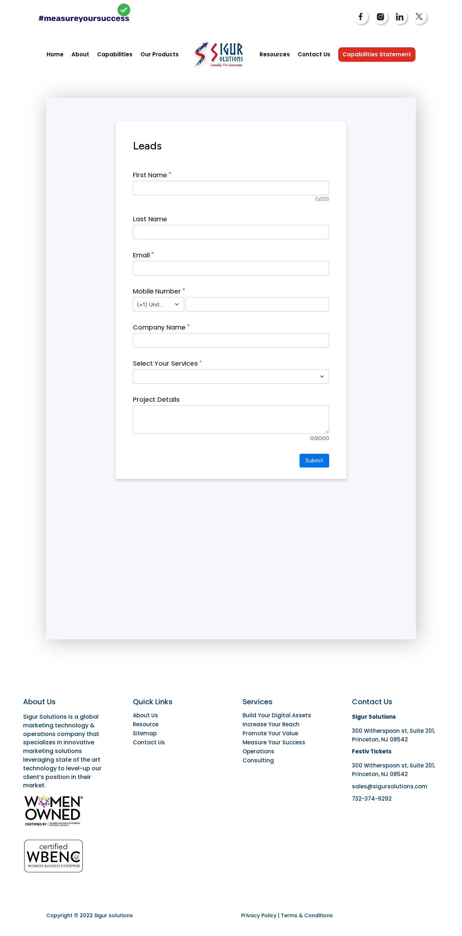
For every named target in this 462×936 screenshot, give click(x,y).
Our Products (159, 54)
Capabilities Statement (377, 54)
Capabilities (114, 54)
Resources (275, 54)
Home (55, 54)
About (80, 54)
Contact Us (314, 54)
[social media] (362, 25)
